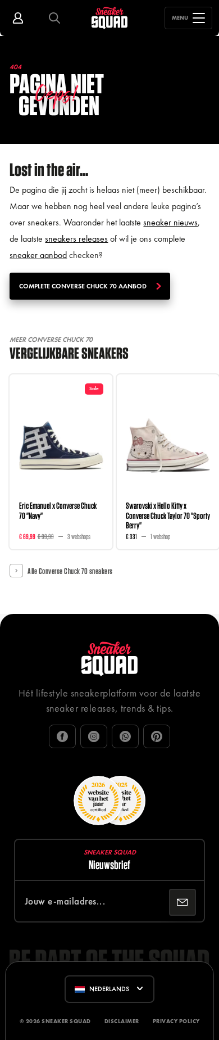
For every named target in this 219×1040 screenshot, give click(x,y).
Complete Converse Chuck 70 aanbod (83, 286)
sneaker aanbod (38, 255)
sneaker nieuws (170, 222)
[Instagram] (93, 736)
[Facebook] (62, 736)
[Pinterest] (156, 736)
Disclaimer (121, 1021)
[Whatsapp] (125, 736)
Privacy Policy (176, 1021)
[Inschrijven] (182, 902)
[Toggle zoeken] (54, 18)
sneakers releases (76, 239)
